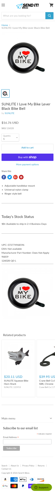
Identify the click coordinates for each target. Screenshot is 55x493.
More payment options (27, 164)
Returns (41, 465)
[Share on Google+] (15, 177)
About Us (15, 465)
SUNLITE (9, 113)
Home (5, 25)
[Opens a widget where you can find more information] (41, 487)
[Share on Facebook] (4, 177)
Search (4, 465)
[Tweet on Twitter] (9, 177)
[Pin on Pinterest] (21, 177)
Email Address (11, 437)
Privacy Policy (28, 465)
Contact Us (6, 469)
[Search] (49, 15)
